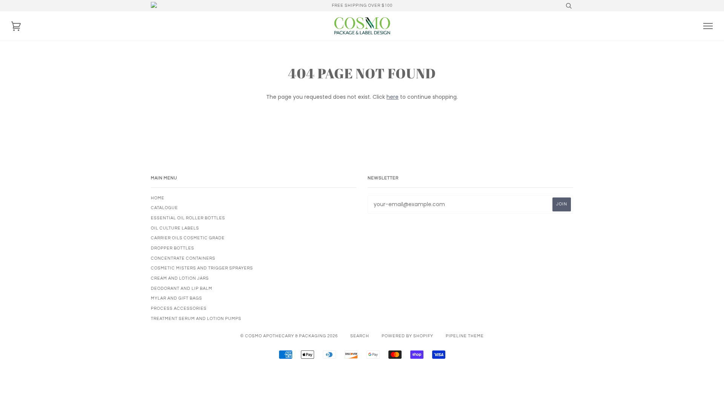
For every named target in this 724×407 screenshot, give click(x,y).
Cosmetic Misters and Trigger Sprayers (202, 268)
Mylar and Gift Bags (176, 298)
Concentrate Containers (183, 258)
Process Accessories (179, 308)
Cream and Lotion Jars (180, 278)
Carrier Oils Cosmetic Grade (188, 238)
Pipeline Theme (465, 336)
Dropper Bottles (172, 248)
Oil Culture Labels (175, 228)
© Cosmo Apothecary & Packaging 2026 (289, 336)
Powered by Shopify (407, 336)
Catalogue (164, 208)
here (393, 97)
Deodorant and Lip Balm (181, 288)
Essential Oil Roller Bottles (188, 218)
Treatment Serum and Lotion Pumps (196, 319)
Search (359, 336)
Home (157, 198)
